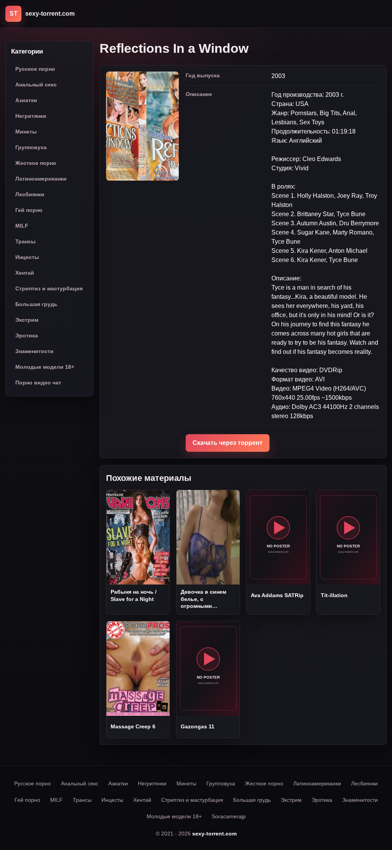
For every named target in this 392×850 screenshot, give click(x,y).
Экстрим (26, 320)
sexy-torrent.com (214, 833)
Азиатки (26, 100)
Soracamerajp (229, 816)
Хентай (24, 273)
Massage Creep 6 (133, 726)
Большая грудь (36, 304)
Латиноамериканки (41, 179)
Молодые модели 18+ (44, 367)
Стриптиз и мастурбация (49, 288)
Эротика (26, 335)
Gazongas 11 (197, 726)
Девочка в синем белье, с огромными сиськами (203, 599)
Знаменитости (34, 351)
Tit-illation (334, 595)
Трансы (25, 241)
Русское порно (35, 69)
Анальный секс (36, 84)
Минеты (26, 132)
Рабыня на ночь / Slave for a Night (134, 595)
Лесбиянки (29, 194)
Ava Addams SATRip (277, 595)
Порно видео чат (38, 382)
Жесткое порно (35, 163)
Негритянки (30, 116)
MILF (21, 226)
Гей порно (28, 210)
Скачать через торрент (228, 443)
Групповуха (31, 147)
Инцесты (27, 257)
